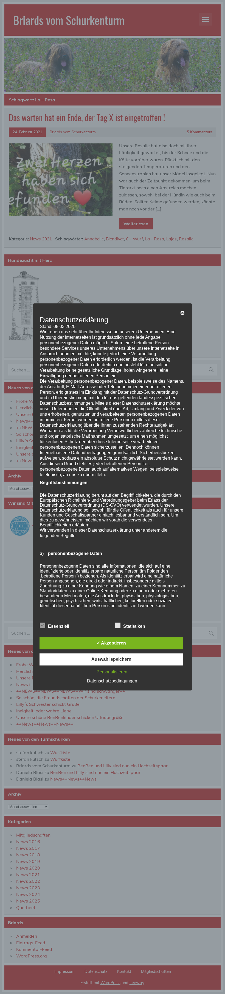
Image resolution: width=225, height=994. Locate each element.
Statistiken (134, 626)
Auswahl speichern (111, 659)
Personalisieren (112, 672)
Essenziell (58, 626)
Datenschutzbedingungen (112, 681)
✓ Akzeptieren (111, 643)
